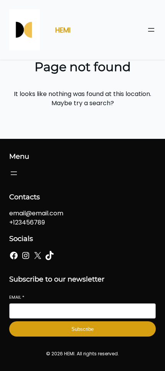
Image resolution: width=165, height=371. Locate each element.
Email (16, 297)
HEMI (63, 30)
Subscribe (82, 329)
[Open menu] (151, 29)
